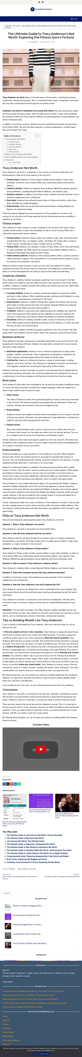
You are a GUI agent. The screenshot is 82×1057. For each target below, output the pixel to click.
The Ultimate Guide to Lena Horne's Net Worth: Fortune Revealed (34, 835)
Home (5, 1016)
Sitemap (6, 1044)
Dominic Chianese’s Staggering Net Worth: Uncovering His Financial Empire (14, 824)
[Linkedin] (42, 2)
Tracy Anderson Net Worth (15, 139)
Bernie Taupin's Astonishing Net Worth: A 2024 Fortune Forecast (20, 876)
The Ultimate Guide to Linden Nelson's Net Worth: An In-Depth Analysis (37, 853)
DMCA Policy (8, 1036)
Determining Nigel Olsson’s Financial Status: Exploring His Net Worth (66, 816)
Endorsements (14, 152)
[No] (79, 1051)
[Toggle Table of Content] (36, 136)
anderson (25, 869)
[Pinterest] (39, 2)
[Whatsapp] (19, 784)
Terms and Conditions (11, 1040)
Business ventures (15, 147)
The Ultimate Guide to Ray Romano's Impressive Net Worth (32, 847)
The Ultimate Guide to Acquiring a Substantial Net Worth (31, 844)
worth (34, 869)
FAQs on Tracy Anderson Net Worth (18, 154)
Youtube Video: (16, 162)
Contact (6, 1024)
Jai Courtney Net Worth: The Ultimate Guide (25, 841)
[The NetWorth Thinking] (41, 9)
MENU (76, 19)
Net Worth (12, 869)
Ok (35, 1054)
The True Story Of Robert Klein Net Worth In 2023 (22, 1007)
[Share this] (4, 784)
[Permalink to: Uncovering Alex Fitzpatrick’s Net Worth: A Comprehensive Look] (41, 801)
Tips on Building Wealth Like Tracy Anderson (21, 157)
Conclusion (9, 160)
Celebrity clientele (15, 144)
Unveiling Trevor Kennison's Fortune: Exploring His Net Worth (33, 862)
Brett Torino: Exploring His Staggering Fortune (27, 859)
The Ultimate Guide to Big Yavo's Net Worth (25, 838)
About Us (6, 1020)
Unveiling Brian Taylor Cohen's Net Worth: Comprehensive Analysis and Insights (35, 1003)
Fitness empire (14, 142)
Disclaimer (7, 1028)
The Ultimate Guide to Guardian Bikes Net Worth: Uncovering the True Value (39, 850)
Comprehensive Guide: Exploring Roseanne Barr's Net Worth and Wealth (38, 856)
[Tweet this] (8, 784)
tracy (30, 869)
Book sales (13, 149)
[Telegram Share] (15, 784)
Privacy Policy (8, 1032)
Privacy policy (44, 1054)
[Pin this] (11, 784)
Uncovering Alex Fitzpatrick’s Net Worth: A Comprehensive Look (40, 811)
